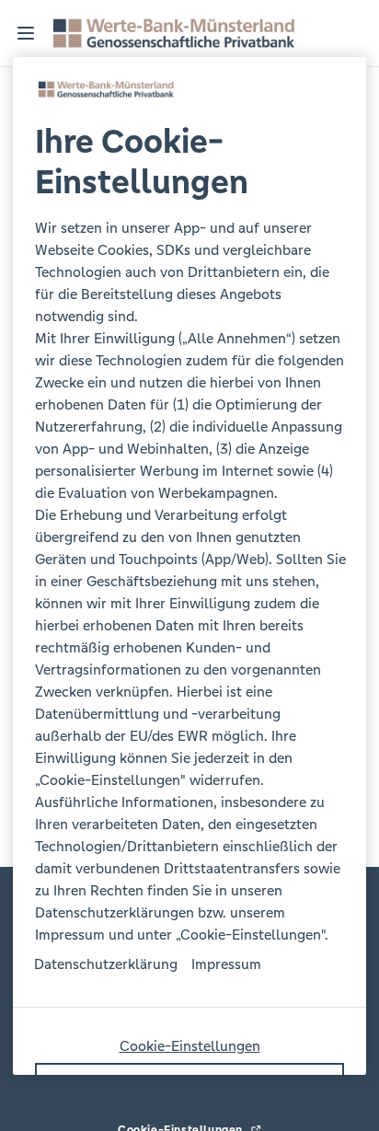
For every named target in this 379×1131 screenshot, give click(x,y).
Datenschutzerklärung (106, 964)
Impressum (226, 964)
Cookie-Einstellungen (190, 1046)
